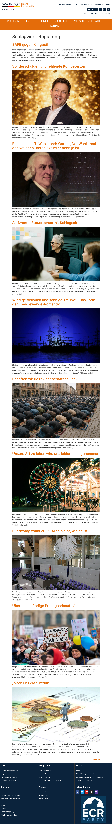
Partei (29, 21)
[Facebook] (89, 9)
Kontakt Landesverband (10, 770)
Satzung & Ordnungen (84, 780)
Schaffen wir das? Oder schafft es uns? (44, 379)
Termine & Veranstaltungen (10, 798)
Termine (62, 4)
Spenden (79, 4)
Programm (13, 21)
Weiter (96, 759)
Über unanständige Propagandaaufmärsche (48, 606)
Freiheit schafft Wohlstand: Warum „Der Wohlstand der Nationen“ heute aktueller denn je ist (54, 146)
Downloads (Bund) (7, 812)
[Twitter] (92, 9)
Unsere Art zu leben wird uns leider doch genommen (55, 453)
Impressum (5, 774)
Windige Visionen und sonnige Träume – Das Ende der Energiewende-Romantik (53, 302)
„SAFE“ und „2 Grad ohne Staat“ (50, 780)
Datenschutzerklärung (9, 777)
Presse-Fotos (43, 798)
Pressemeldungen (44, 792)
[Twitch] (104, 9)
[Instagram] (96, 9)
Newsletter (4, 808)
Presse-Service (43, 795)
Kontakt (55, 26)
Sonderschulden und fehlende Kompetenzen (49, 66)
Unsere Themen (44, 777)
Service (44, 21)
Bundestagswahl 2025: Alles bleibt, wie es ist (49, 531)
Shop (3, 805)
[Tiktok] (108, 9)
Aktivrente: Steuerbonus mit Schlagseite (45, 223)
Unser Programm (45, 770)
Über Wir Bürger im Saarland (86, 774)
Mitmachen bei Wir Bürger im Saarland (89, 777)
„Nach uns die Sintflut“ (31, 683)
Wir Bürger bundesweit (87, 21)
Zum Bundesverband (9, 780)
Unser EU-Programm (46, 774)
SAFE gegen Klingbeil (30, 44)
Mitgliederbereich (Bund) (100, 4)
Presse (86, 4)
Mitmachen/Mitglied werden (10, 795)
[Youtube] (100, 9)
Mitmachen (70, 4)
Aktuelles (61, 21)
